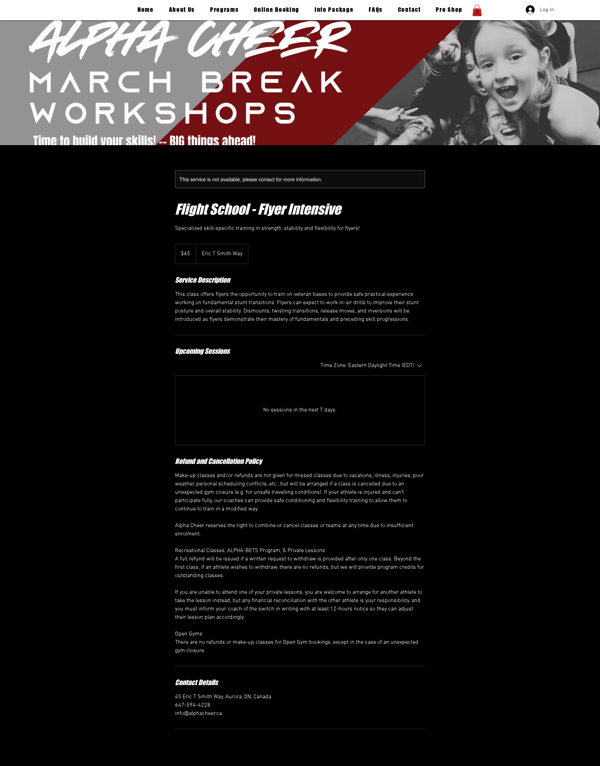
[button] (477, 10)
